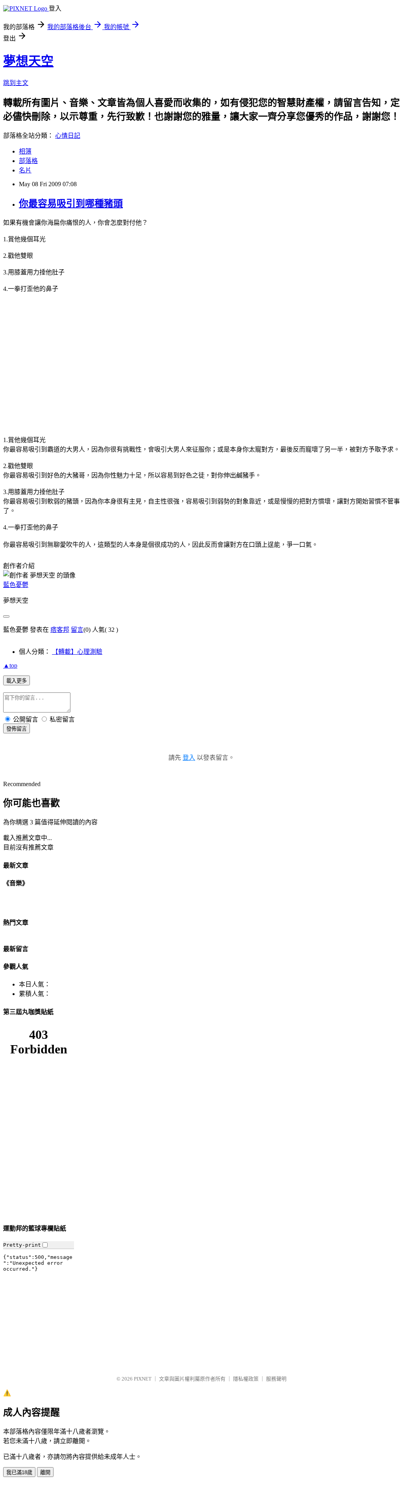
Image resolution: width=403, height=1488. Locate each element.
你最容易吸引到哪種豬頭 (71, 203)
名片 (25, 170)
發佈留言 (16, 729)
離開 (45, 1472)
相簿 (25, 151)
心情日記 (67, 135)
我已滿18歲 (19, 1472)
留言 (77, 629)
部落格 (28, 160)
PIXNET (143, 1379)
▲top (10, 665)
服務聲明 (276, 1379)
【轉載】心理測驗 (77, 651)
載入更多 (16, 681)
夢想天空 (28, 61)
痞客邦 (59, 629)
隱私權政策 (246, 1379)
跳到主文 (15, 83)
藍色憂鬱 (15, 584)
